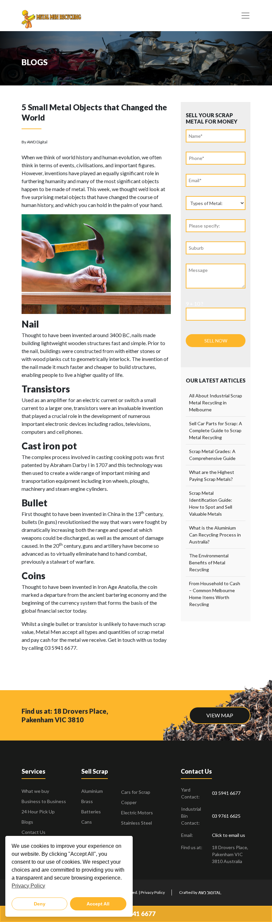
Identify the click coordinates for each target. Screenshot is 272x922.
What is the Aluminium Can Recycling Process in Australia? (215, 534)
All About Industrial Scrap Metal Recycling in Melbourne (215, 402)
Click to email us (228, 835)
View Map (219, 715)
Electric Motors (137, 812)
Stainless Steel (136, 823)
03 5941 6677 (136, 913)
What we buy (35, 791)
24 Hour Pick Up (38, 811)
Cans (86, 822)
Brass (87, 801)
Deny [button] (39, 903)
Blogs (27, 822)
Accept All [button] (98, 903)
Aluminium (92, 791)
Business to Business (44, 801)
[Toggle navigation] (245, 16)
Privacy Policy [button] (28, 886)
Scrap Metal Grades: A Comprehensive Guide (212, 454)
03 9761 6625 (226, 816)
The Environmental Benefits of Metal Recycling (209, 562)
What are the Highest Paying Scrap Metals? (211, 475)
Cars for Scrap (135, 792)
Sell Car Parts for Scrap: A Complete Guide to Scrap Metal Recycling (215, 430)
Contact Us (33, 832)
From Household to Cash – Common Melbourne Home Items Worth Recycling (214, 594)
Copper (129, 802)
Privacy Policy (153, 892)
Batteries (91, 811)
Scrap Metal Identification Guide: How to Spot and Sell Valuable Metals (210, 503)
